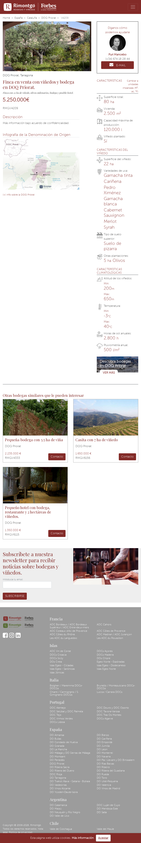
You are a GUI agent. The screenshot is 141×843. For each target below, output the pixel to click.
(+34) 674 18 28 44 (117, 59)
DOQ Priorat (48, 18)
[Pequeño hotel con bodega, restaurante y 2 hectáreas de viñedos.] (35, 485)
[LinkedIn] (18, 637)
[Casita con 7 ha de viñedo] (105, 417)
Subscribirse (14, 596)
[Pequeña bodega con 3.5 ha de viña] (35, 417)
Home (6, 18)
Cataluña (32, 18)
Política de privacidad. (21, 832)
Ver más (109, 372)
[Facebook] (5, 637)
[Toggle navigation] (133, 7)
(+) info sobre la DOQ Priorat (19, 195)
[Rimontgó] (30, 6)
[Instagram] (11, 637)
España (19, 18)
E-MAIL (121, 65)
